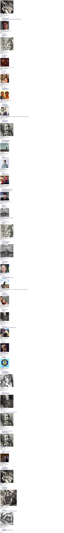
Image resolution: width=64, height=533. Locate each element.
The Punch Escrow (4, 55)
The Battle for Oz (4, 488)
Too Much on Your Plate (5, 432)
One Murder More (4, 431)
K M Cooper (2, 462)
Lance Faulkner (2, 257)
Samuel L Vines (2, 83)
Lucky (3, 450)
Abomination (4, 35)
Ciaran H (1, 426)
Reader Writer (2, 321)
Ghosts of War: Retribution (5, 241)
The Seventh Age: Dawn (5, 372)
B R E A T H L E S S (5, 309)
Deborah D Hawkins (3, 525)
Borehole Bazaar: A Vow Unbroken (7, 190)
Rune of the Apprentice (5, 105)
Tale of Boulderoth (4, 34)
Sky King (1, 337)
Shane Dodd (2, 200)
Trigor (3, 156)
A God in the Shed (4, 261)
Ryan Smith (2, 184)
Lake (2, 72)
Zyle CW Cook (2, 288)
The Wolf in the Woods (5, 174)
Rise (2, 325)
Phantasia (3, 36)
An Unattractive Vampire (5, 18)
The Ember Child (4, 293)
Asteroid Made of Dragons (5, 140)
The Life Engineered (5, 141)
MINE (3, 172)
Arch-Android (4, 157)
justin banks (2, 483)
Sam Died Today (4, 173)
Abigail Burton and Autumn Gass (5, 115)
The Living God (4, 278)
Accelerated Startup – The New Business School (8, 327)
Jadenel (3, 222)
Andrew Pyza (2, 408)
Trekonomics (4, 356)
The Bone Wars (4, 205)
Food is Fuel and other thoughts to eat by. (8, 277)
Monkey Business (4, 87)
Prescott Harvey (2, 168)
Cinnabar (3, 452)
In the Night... (4, 223)
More (1, 532)
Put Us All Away (4, 71)
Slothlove (3, 206)
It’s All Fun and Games (5, 242)
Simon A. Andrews (3, 352)
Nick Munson (2, 367)
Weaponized (3, 310)
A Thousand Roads (4, 89)
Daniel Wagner (2, 99)
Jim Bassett (1, 387)
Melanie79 (1, 506)
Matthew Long (2, 237)
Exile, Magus (4, 529)
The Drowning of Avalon (5, 221)
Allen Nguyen (2, 136)
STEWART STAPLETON (4, 13)
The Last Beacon (4, 467)
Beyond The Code (4, 121)
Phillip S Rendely (2, 50)
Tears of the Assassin (5, 120)
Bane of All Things (4, 468)
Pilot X (3, 341)
